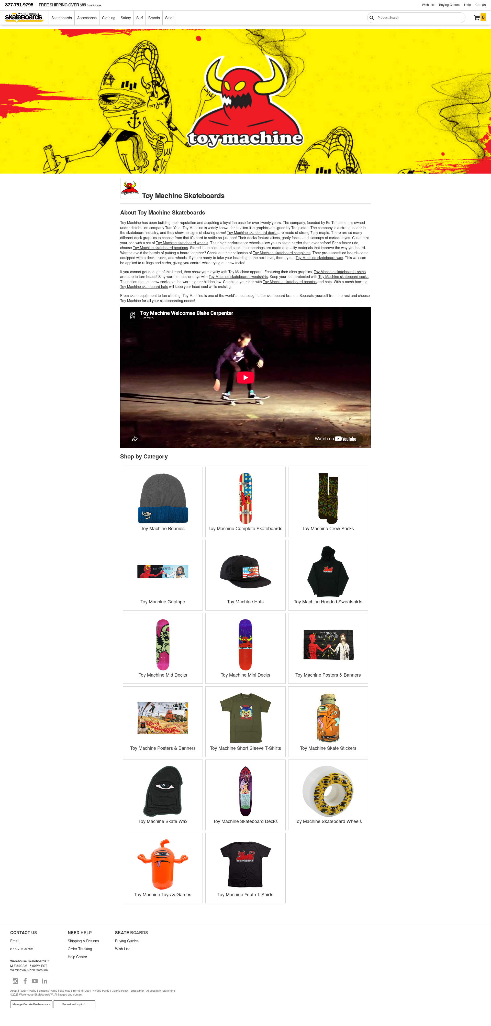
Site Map (65, 990)
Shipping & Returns (83, 940)
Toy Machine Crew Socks (328, 528)
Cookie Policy (120, 990)
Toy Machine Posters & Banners (328, 674)
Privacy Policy (100, 990)
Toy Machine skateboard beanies (290, 281)
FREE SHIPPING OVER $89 (70, 5)
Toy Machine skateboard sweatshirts (238, 276)
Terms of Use (81, 990)
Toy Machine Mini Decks (245, 674)
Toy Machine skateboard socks (343, 276)
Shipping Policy (48, 990)
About (13, 990)
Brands (154, 17)
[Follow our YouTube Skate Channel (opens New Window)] (35, 981)
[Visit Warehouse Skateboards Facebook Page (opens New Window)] (25, 981)
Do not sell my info (74, 1004)
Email (14, 940)
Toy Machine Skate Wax (162, 821)
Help (467, 4)
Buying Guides (449, 4)
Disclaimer (137, 990)
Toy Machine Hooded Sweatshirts (328, 601)
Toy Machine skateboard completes (281, 252)
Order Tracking (80, 948)
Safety (126, 17)
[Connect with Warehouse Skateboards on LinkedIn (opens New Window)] (44, 981)
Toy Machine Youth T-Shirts (245, 894)
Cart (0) (480, 4)
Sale (168, 17)
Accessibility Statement (160, 990)
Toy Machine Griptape (162, 601)
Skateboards (61, 17)
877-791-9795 (19, 4)
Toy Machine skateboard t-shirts (340, 271)
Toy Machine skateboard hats (144, 286)
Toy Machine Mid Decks (163, 674)
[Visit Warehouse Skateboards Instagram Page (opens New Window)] (15, 981)
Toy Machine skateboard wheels (182, 242)
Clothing (108, 17)
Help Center (77, 956)
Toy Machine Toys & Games (162, 894)
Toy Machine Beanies (163, 528)
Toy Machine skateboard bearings (160, 247)
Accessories (87, 17)
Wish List (428, 4)
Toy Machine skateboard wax (319, 257)
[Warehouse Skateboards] (27, 17)
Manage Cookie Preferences (31, 1004)
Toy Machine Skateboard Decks (245, 821)
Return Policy (28, 990)
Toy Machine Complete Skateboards (245, 528)
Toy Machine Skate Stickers (328, 747)
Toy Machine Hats (245, 601)
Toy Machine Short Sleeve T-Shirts (245, 747)
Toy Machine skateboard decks (252, 232)
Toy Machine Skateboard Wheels (328, 821)
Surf (139, 17)
